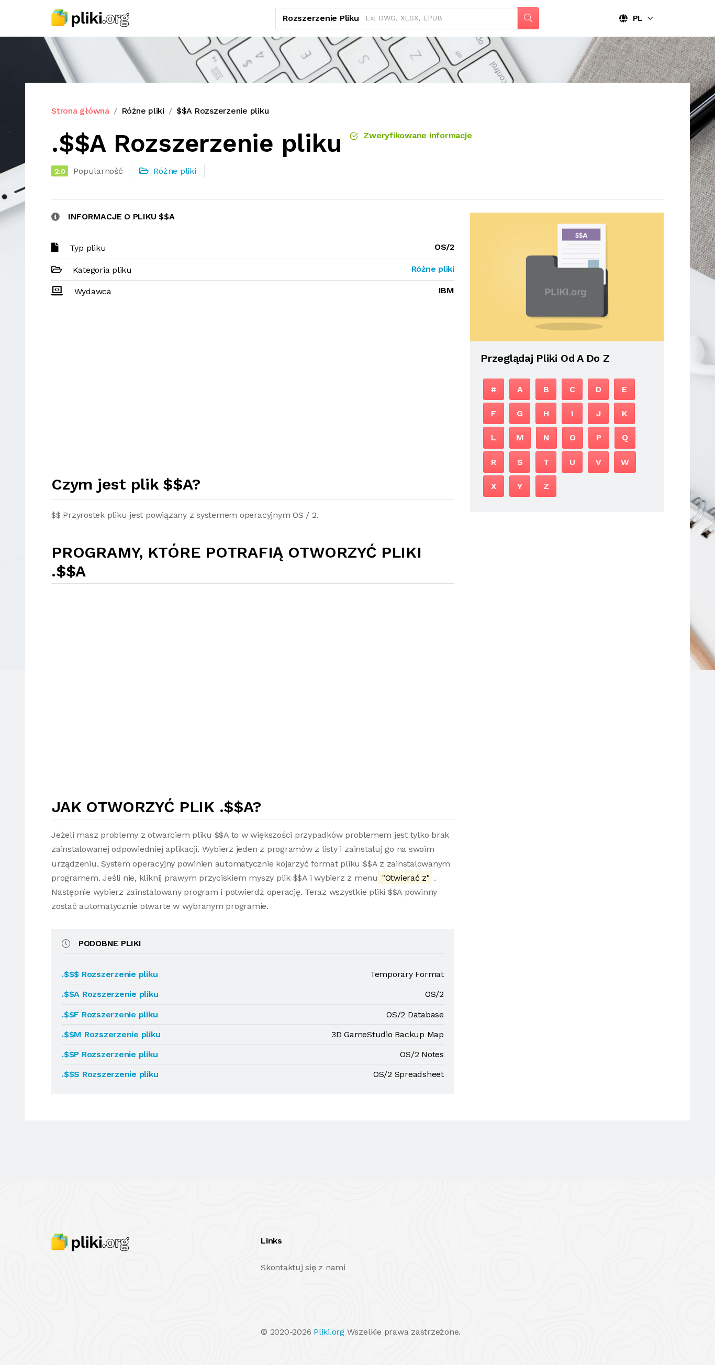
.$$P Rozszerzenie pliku (110, 1054)
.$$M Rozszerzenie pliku (111, 1034)
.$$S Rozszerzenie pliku (110, 1074)
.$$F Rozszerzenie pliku (110, 1014)
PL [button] (635, 18)
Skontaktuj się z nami (303, 1267)
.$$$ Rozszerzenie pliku (110, 974)
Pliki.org (329, 1332)
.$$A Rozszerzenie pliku (110, 994)
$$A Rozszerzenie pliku (222, 111)
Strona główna (80, 111)
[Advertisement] (252, 391)
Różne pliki (142, 111)
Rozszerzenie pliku (321, 18)
